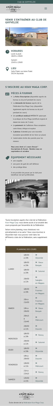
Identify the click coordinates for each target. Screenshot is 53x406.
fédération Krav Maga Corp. (34, 402)
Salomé (41, 271)
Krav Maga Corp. (11, 222)
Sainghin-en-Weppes (39, 281)
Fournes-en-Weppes (39, 292)
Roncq (40, 335)
